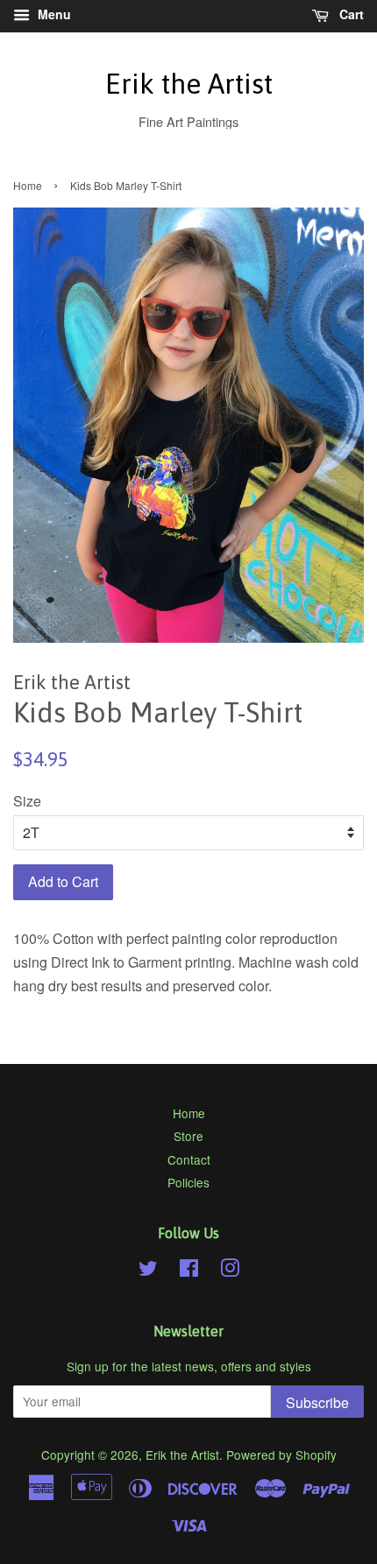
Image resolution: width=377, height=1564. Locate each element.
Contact (188, 1159)
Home (27, 185)
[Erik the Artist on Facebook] (189, 1270)
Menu (52, 14)
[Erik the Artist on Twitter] (148, 1270)
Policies (188, 1182)
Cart (350, 14)
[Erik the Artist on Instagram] (229, 1270)
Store (188, 1136)
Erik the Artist (189, 83)
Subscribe (317, 1402)
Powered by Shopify (281, 1454)
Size (27, 801)
